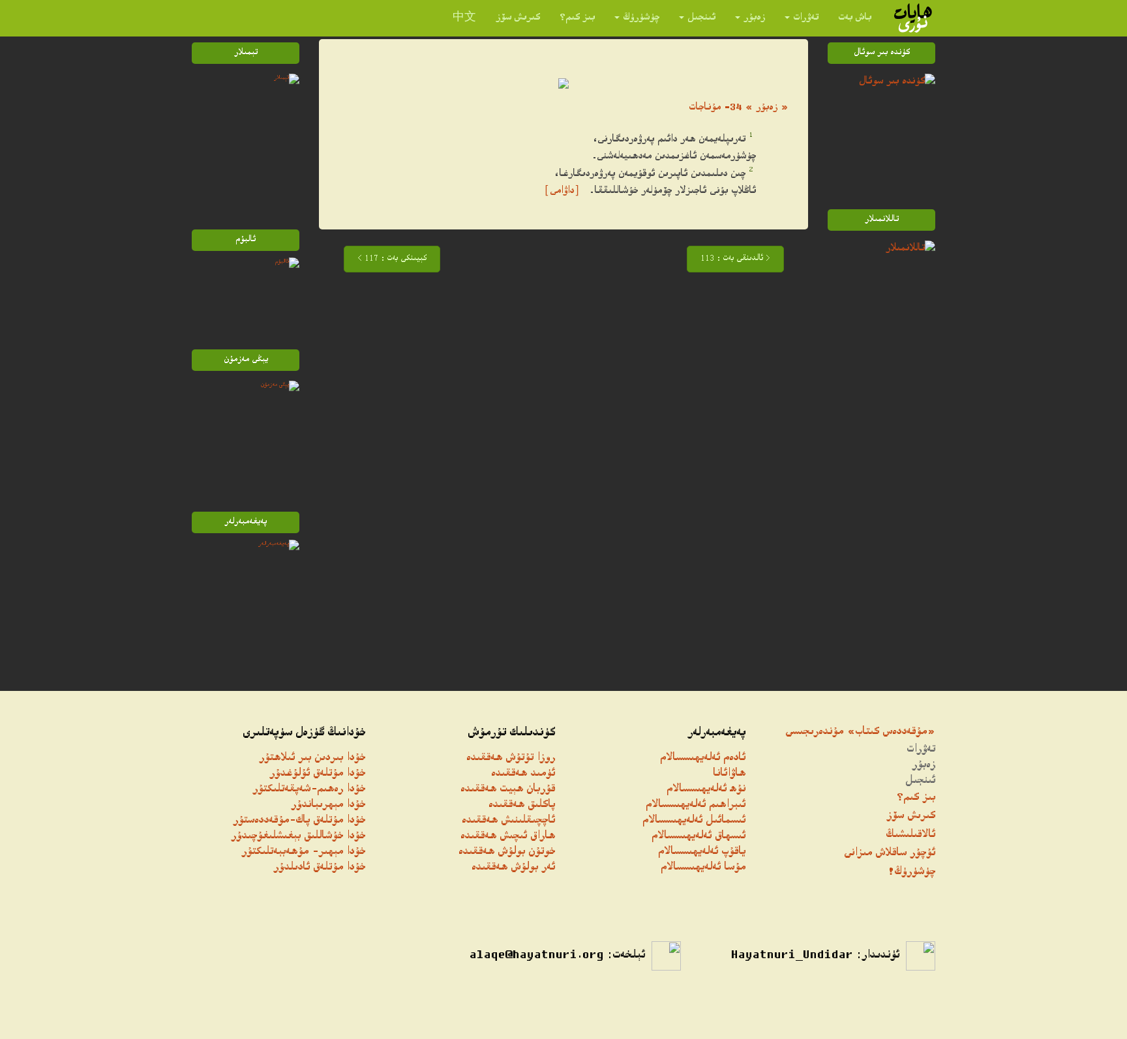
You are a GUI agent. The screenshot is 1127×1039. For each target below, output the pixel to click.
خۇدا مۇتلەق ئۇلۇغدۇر (317, 774)
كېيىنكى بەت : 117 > (392, 259)
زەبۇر (754, 17)
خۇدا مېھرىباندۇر (328, 805)
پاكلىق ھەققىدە (521, 805)
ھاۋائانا (729, 774)
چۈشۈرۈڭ (641, 17)
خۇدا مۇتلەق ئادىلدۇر (319, 868)
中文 (464, 17)
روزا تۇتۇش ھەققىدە (510, 758)
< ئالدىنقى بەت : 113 (735, 259)
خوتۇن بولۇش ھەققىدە (506, 852)
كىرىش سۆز (518, 17)
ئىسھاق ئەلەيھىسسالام (698, 836)
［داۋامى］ (561, 191)
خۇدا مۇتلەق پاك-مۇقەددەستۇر (299, 821)
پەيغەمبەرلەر (716, 733)
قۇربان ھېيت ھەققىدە (507, 790)
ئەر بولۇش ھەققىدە (513, 868)
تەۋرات (806, 17)
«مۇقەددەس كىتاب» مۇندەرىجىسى (860, 732)
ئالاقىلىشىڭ (910, 835)
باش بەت (854, 17)
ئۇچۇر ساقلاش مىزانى (889, 853)
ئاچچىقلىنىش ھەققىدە (508, 821)
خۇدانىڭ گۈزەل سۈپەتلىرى (304, 733)
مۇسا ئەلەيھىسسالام (703, 868)
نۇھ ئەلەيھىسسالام (706, 790)
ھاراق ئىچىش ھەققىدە (507, 836)
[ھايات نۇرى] (913, 18)
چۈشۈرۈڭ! (911, 872)
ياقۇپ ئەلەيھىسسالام (701, 852)
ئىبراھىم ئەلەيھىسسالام (695, 805)
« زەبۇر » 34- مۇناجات (739, 107)
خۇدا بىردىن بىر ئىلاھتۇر (312, 758)
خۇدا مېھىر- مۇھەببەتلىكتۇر (303, 852)
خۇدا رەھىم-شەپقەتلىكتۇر (308, 790)
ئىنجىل (701, 17)
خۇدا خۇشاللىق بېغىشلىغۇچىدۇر (298, 836)
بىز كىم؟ (577, 17)
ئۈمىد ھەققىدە (523, 774)
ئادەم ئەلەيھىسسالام (702, 758)
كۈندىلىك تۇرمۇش (511, 733)
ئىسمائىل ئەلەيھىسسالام (693, 821)
